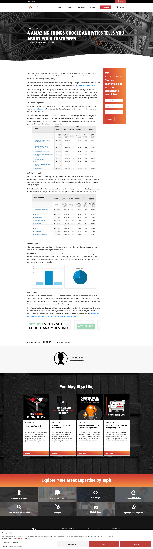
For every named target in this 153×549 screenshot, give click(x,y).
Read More (29, 453)
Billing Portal (116, 528)
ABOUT (60, 7)
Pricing (121, 1)
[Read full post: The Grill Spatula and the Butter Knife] (63, 407)
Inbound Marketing (65, 342)
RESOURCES (93, 7)
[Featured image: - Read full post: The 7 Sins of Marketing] (36, 407)
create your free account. (86, 85)
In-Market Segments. (38, 109)
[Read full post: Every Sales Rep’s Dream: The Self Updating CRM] (117, 407)
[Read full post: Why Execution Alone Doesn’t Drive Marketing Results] (90, 407)
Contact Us (106, 7)
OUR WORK (81, 7)
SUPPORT (121, 7)
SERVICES (69, 7)
